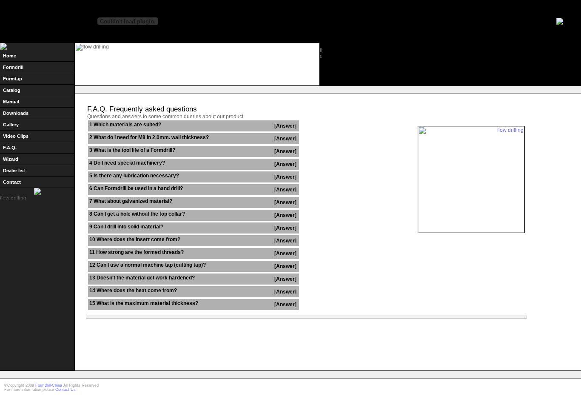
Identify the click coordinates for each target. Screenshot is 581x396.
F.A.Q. (10, 147)
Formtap (12, 78)
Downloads (15, 113)
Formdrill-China (48, 385)
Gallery (11, 124)
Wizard (10, 159)
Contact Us (65, 389)
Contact (12, 182)
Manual (11, 101)
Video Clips (15, 136)
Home (9, 55)
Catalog (11, 90)
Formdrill (13, 67)
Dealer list (14, 170)
